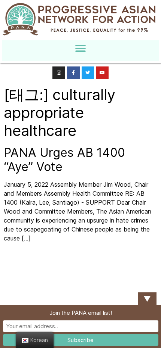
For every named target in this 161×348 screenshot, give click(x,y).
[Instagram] (58, 72)
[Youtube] (102, 72)
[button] (80, 48)
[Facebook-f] (73, 72)
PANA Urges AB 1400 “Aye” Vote (64, 159)
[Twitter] (88, 72)
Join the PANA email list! (80, 312)
